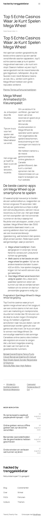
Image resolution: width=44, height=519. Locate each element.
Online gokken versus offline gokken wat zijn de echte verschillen (16, 427)
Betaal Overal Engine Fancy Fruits (18, 354)
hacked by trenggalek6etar (16, 3)
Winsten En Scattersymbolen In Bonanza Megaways (11, 387)
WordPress (37, 514)
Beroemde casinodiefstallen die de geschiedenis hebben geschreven (16, 439)
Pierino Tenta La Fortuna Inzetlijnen (19, 89)
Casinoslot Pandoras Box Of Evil (33, 387)
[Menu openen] (39, 3)
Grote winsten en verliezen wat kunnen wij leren (16, 450)
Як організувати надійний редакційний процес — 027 (16, 416)
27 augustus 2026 (37, 439)
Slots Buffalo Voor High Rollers (17, 365)
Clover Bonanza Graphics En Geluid (19, 356)
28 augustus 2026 (37, 427)
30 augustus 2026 (37, 416)
